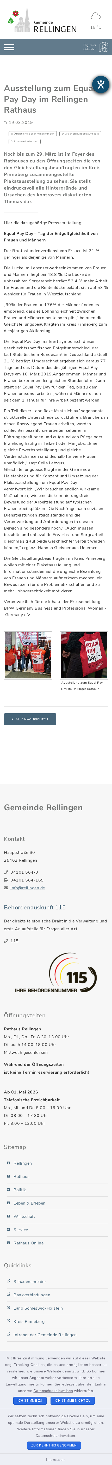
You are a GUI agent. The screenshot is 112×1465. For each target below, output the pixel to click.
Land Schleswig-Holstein (38, 1308)
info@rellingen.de (27, 888)
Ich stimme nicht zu (73, 1400)
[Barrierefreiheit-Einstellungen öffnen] (100, 84)
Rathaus (22, 1177)
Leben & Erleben (30, 1203)
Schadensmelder (30, 1282)
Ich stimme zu (29, 1400)
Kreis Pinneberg (29, 1321)
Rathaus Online (28, 1243)
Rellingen (23, 1163)
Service (21, 1230)
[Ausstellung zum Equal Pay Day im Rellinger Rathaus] (84, 655)
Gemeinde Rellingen (43, 807)
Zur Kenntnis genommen (54, 1445)
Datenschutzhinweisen (53, 1391)
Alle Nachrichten (32, 719)
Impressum (56, 1459)
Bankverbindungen (32, 1295)
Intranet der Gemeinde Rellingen (45, 1335)
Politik (20, 1190)
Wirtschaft (24, 1216)
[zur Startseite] (42, 20)
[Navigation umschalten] (9, 47)
